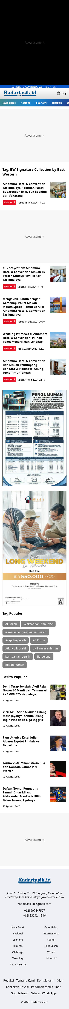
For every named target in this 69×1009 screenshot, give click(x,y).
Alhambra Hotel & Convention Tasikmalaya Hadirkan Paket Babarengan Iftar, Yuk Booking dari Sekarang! (25, 189)
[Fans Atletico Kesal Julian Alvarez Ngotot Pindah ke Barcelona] (58, 743)
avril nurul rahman (45, 648)
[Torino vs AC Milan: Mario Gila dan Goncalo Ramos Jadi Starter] (58, 769)
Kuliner (51, 939)
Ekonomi (41, 102)
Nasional (26, 102)
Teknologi (18, 958)
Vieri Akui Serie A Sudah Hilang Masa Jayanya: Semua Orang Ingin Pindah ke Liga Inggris (25, 716)
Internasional (51, 933)
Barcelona (44, 656)
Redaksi (8, 980)
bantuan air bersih (17, 656)
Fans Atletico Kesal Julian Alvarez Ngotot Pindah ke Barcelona (21, 741)
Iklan (60, 980)
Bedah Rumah (14, 665)
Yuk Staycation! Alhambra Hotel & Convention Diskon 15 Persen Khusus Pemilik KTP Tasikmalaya (24, 274)
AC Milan (11, 624)
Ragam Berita (18, 964)
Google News (20, 993)
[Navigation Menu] (65, 93)
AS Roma (39, 640)
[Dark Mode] (58, 93)
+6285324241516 (34, 915)
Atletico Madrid (15, 648)
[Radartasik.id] (20, 94)
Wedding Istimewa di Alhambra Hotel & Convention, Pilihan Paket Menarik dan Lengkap (25, 338)
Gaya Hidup (51, 927)
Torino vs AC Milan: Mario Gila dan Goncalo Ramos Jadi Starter (24, 767)
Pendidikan (51, 946)
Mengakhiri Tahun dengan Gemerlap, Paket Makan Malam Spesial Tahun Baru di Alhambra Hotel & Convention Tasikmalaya (24, 306)
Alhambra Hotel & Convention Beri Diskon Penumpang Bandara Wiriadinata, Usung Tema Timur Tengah (24, 367)
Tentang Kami (25, 980)
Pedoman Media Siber (46, 987)
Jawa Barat (9, 102)
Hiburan (57, 102)
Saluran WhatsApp (43, 993)
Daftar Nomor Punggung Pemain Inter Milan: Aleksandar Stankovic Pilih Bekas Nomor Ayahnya (22, 794)
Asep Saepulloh (15, 640)
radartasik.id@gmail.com (34, 904)
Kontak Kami (45, 980)
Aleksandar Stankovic (38, 624)
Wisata (51, 952)
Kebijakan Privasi (17, 987)
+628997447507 (34, 910)
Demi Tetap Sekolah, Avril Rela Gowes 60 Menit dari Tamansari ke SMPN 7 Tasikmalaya (25, 690)
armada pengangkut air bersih (25, 632)
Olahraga (17, 952)
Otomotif (51, 958)
